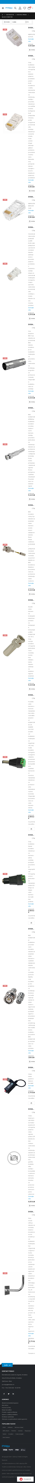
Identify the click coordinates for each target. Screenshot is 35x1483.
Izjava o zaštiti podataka (10, 1414)
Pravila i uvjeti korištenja (9, 1412)
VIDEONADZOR (10, 14)
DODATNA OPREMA (22, 14)
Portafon (13, 1431)
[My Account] (20, 8)
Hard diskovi (6, 1437)
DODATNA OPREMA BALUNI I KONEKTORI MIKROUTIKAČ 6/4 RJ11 (31, 28)
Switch (4, 1434)
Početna (2, 15)
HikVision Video (19, 1427)
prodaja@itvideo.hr (8, 1384)
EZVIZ (4, 1427)
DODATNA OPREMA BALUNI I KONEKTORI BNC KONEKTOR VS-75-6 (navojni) (31, 600)
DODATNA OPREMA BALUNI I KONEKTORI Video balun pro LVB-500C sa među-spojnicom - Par (31, 1109)
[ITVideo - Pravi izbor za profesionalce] (9, 8)
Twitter (9, 1394)
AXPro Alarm (6, 1431)
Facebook (4, 1394)
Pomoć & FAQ (6, 1408)
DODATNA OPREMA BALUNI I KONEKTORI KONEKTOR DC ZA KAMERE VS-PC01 (31, 695)
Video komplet (19, 1434)
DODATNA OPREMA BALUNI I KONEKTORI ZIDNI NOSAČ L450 (31, 1212)
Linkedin (13, 1394)
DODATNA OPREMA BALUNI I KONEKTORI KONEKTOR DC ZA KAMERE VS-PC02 (31, 835)
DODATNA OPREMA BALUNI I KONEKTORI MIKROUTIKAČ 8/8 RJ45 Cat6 (31, 197)
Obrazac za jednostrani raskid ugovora (14, 1419)
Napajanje (28, 1431)
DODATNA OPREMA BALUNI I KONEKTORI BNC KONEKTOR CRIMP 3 (31, 505)
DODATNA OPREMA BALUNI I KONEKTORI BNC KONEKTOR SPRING (31, 408)
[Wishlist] (25, 8)
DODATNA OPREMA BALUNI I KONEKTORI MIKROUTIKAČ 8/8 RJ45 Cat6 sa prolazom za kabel (31, 227)
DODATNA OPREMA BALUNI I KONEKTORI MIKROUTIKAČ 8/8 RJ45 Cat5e (31, 56)
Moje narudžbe (7, 1410)
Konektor (10, 1434)
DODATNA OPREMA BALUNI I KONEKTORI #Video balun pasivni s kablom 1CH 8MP (31, 1067)
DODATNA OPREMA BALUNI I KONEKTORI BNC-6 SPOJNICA (31, 324)
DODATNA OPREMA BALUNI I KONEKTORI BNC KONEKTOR (31, 929)
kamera (20, 1431)
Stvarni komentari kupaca (10, 1403)
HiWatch (10, 1427)
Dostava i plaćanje (8, 1417)
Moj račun (5, 1405)
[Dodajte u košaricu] (31, 829)
